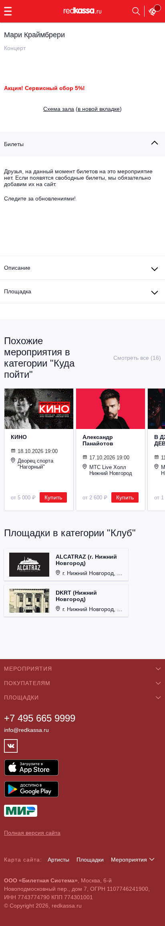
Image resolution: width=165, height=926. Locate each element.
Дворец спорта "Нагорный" (35, 464)
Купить (53, 497)
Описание (17, 268)
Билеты (14, 144)
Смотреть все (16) (137, 358)
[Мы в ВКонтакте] (11, 746)
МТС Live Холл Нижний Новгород (110, 470)
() (82, 109)
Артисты (58, 859)
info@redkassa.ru (26, 730)
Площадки (90, 859)
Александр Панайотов (97, 440)
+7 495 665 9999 (39, 718)
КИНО (19, 437)
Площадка (17, 291)
